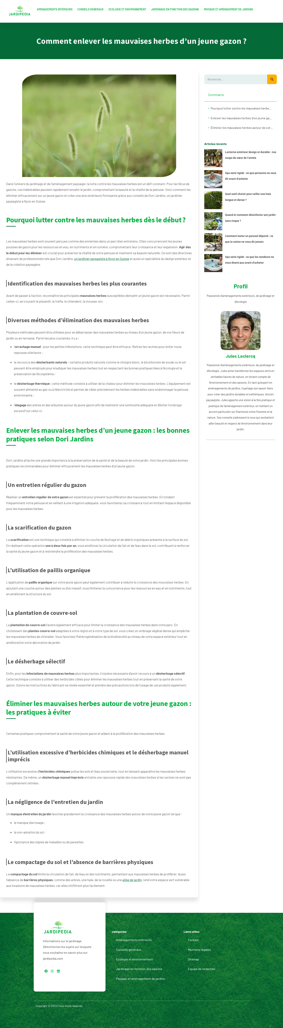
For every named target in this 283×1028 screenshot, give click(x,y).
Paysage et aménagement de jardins (228, 9)
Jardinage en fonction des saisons (175, 9)
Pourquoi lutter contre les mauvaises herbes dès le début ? (242, 108)
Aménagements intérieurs (54, 9)
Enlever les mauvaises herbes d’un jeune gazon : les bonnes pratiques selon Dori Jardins (242, 118)
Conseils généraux (90, 9)
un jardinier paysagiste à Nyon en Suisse (101, 259)
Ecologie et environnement (127, 9)
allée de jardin (132, 880)
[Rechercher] (272, 79)
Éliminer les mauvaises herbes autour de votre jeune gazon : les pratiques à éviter (242, 127)
